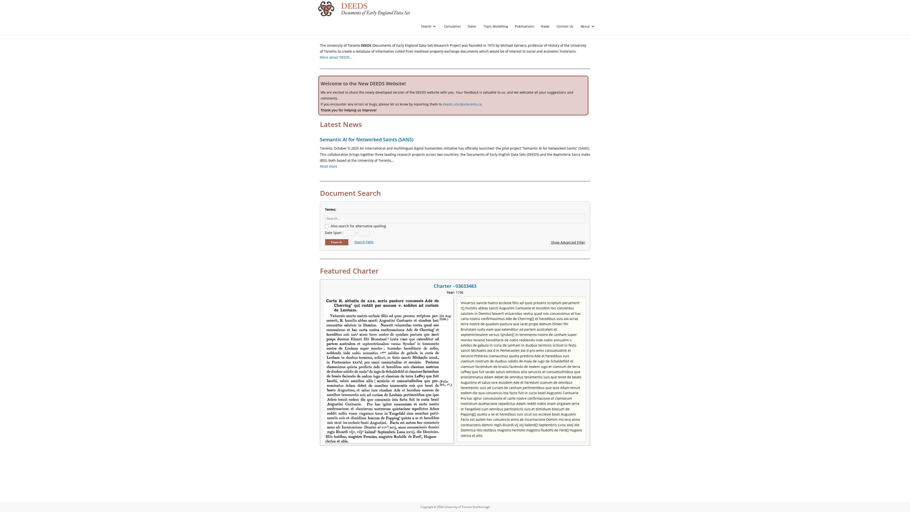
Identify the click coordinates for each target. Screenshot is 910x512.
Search (336, 242)
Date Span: (333, 232)
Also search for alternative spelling (358, 226)
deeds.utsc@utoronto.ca (462, 104)
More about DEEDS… (336, 57)
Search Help (363, 242)
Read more (328, 166)
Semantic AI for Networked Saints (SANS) (366, 139)
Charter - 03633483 (455, 286)
